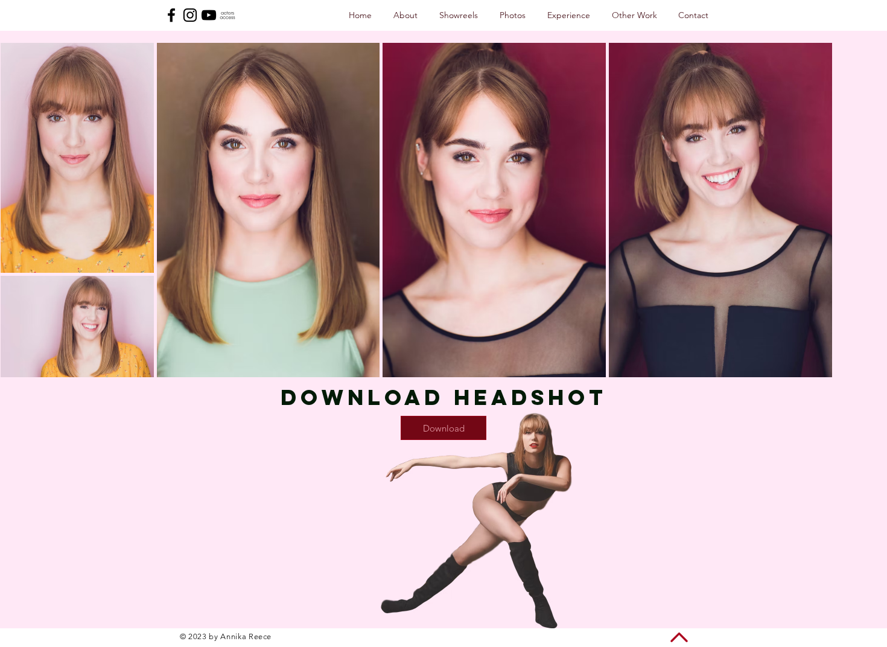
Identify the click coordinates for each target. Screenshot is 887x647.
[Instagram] (190, 15)
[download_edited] (227, 15)
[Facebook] (171, 15)
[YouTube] (209, 15)
